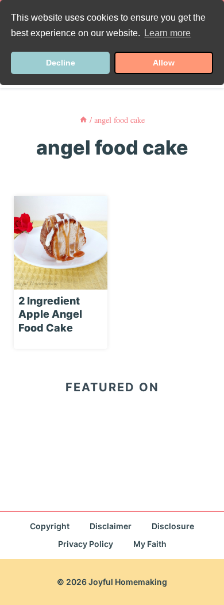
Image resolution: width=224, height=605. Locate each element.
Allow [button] (164, 62)
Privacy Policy (85, 544)
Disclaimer (111, 526)
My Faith (150, 544)
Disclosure (173, 526)
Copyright (49, 526)
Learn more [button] (167, 33)
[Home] (83, 119)
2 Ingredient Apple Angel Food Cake (50, 314)
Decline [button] (60, 62)
